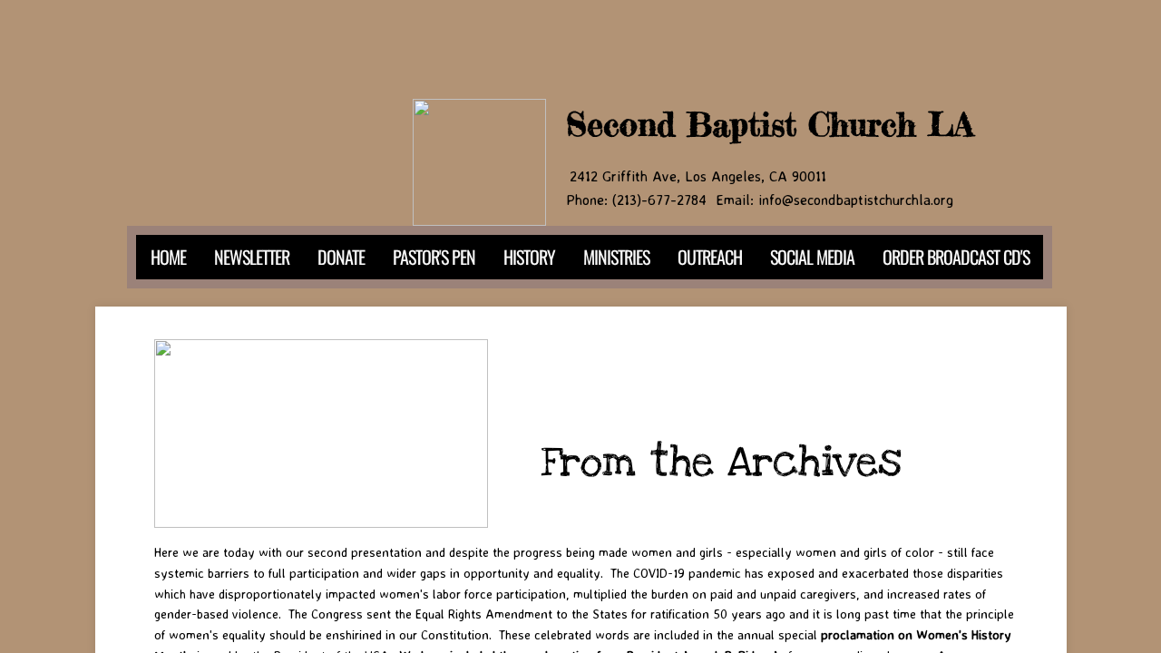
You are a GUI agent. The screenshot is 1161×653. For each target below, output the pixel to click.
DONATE (341, 256)
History (529, 256)
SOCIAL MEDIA (812, 256)
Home (168, 256)
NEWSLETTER (251, 256)
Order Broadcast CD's (956, 256)
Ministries (616, 256)
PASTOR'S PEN (434, 256)
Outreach (710, 256)
